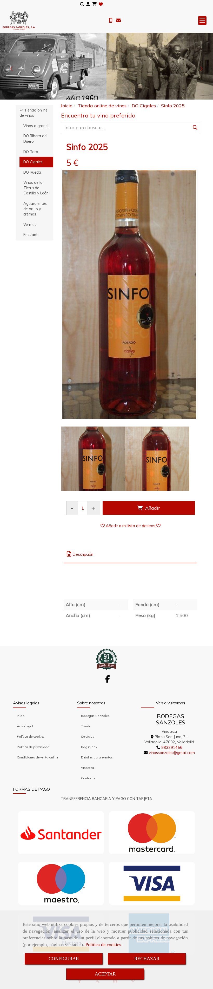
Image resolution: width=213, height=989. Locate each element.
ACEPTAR (105, 974)
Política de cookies (103, 944)
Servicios (87, 736)
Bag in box (89, 747)
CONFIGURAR (64, 958)
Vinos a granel (35, 125)
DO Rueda (32, 172)
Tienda (86, 726)
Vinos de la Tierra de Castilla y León (36, 187)
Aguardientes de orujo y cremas (35, 209)
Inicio (21, 716)
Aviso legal (25, 726)
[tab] (130, 554)
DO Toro (30, 151)
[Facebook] (107, 680)
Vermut (29, 224)
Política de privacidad (33, 747)
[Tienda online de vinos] (21, 110)
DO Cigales (33, 162)
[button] (88, 4)
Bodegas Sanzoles (95, 716)
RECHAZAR (146, 958)
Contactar (88, 778)
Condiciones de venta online (37, 757)
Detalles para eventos (97, 757)
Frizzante (31, 234)
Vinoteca (87, 768)
